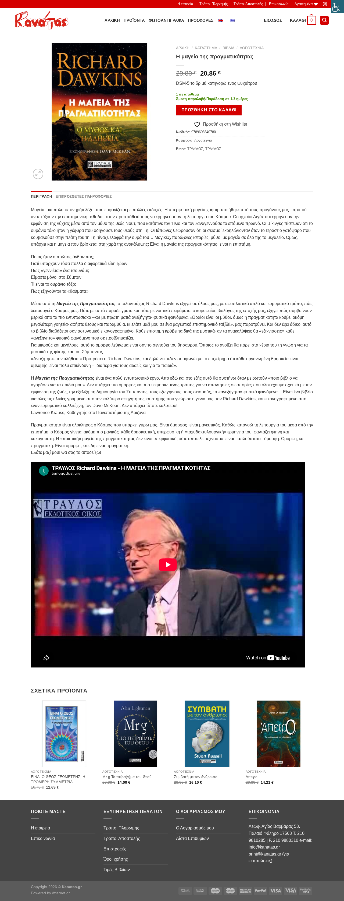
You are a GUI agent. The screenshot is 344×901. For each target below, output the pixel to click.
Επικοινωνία (279, 4)
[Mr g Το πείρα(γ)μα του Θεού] (135, 734)
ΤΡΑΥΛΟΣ (195, 149)
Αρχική (112, 20)
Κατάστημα (206, 48)
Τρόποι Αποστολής (248, 4)
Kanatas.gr (72, 887)
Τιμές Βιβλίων (116, 869)
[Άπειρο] (279, 734)
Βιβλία (228, 48)
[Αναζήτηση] (324, 20)
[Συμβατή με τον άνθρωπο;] (207, 734)
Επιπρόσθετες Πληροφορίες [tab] (84, 197)
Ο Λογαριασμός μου (195, 828)
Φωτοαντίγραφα (166, 20)
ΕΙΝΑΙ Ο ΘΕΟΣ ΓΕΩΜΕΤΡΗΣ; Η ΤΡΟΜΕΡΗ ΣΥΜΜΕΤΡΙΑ (58, 779)
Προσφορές (200, 20)
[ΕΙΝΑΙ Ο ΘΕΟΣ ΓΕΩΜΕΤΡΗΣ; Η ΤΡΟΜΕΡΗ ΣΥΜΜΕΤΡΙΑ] (64, 734)
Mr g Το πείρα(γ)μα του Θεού (127, 777)
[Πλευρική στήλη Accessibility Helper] (337, 6)
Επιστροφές (114, 849)
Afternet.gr (61, 893)
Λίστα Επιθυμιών (192, 838)
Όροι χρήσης (115, 859)
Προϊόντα (134, 20)
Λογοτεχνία (252, 48)
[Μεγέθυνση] (38, 174)
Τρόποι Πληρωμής (213, 4)
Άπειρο (251, 777)
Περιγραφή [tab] (41, 197)
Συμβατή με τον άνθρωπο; (196, 777)
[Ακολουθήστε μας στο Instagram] (325, 4)
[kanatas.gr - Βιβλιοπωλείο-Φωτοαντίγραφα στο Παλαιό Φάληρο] (42, 20)
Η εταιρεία (185, 4)
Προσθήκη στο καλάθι (208, 110)
